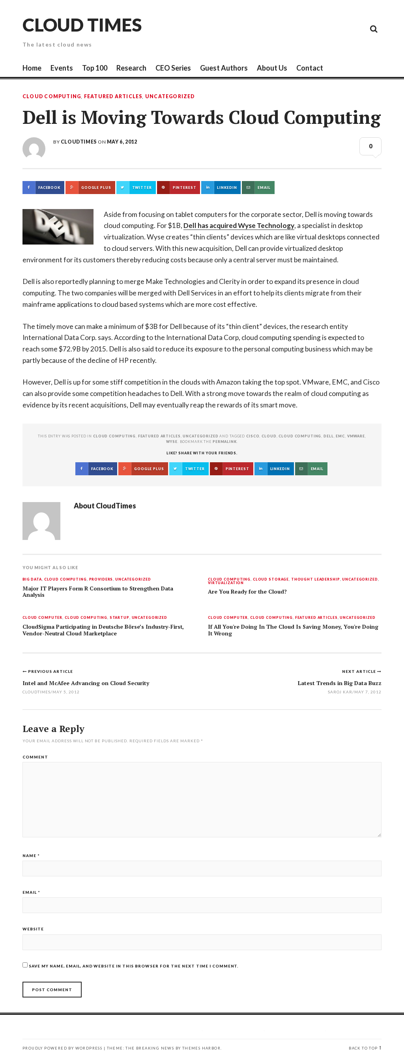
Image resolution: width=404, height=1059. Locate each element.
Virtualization (226, 583)
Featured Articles (113, 96)
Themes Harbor (201, 1048)
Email (31, 892)
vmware (356, 436)
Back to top (363, 1048)
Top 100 (94, 68)
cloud (269, 436)
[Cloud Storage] (285, 28)
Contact (309, 68)
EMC (340, 436)
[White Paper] (356, 28)
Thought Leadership (315, 579)
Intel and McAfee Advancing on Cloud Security (85, 683)
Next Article (359, 671)
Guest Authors (224, 68)
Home (31, 68)
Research (131, 68)
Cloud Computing (51, 96)
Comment (35, 757)
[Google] (302, 28)
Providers (101, 579)
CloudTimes (79, 142)
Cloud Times (82, 24)
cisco (252, 436)
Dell (328, 436)
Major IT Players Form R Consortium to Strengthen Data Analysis (97, 592)
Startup (119, 618)
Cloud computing (300, 436)
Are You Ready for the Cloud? (247, 591)
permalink (225, 441)
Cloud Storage (271, 579)
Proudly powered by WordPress (62, 1048)
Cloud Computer (42, 618)
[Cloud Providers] (320, 28)
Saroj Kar (340, 691)
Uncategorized (170, 96)
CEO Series (173, 68)
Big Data (32, 579)
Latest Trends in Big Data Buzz (340, 683)
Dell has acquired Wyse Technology (238, 225)
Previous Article (50, 671)
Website (33, 928)
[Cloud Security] (338, 28)
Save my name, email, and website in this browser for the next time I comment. (133, 966)
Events (61, 68)
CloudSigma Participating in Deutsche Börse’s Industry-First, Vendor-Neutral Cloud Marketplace (103, 630)
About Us (272, 68)
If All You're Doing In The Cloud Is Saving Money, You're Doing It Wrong (293, 630)
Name (31, 855)
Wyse (171, 441)
